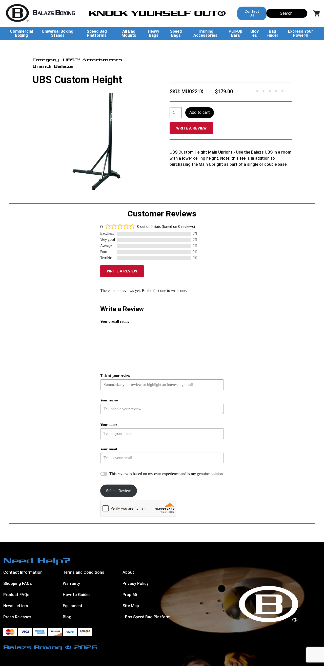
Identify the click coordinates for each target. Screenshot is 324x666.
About (128, 572)
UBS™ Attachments (92, 60)
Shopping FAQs (17, 583)
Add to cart (199, 112)
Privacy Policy (136, 583)
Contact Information (23, 572)
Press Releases (17, 617)
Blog (67, 617)
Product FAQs (16, 594)
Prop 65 (130, 594)
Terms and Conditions (83, 572)
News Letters (15, 605)
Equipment (73, 605)
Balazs (63, 66)
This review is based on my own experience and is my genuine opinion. (166, 474)
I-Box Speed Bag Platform (147, 617)
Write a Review (191, 128)
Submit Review (118, 491)
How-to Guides (77, 594)
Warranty (71, 583)
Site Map (131, 605)
